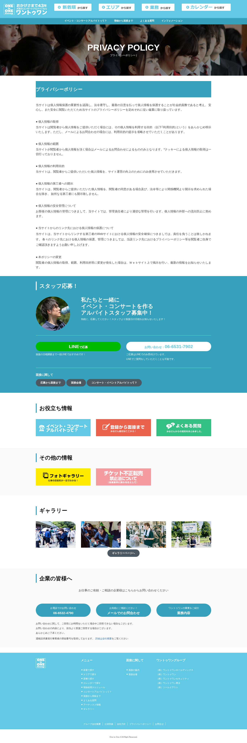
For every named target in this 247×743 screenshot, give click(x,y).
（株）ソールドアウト (167, 687)
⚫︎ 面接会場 (131, 674)
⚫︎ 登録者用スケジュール (93, 687)
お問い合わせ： (168, 346)
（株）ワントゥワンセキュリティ (172, 678)
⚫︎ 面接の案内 (132, 670)
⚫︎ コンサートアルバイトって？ (96, 691)
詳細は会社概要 (103, 638)
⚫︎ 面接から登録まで (91, 696)
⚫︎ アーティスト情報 (91, 704)
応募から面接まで (51, 382)
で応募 (78, 346)
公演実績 (109, 724)
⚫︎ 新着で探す (87, 670)
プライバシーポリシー (140, 724)
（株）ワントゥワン (166, 674)
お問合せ (159, 724)
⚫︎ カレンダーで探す (91, 683)
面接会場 (76, 382)
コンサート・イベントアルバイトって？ (114, 382)
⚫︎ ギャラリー (87, 709)
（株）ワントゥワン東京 (168, 683)
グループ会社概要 (92, 724)
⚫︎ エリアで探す (88, 674)
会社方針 (121, 724)
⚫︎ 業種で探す (87, 678)
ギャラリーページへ (123, 553)
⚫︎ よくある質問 (88, 700)
